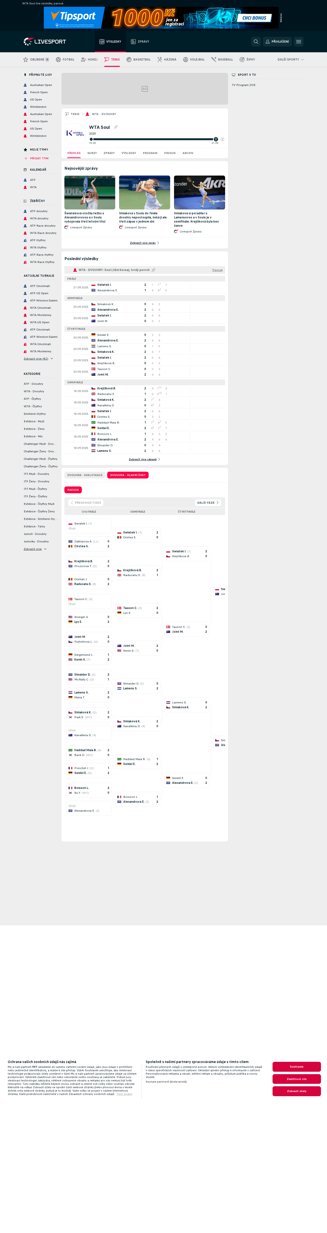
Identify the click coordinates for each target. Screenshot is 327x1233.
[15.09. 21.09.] (156, 139)
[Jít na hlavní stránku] (51, 42)
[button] (222, 139)
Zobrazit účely (297, 1091)
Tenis (75, 114)
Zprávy (109, 153)
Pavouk (170, 153)
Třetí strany (124, 1094)
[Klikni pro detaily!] (144, 287)
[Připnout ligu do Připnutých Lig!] (116, 127)
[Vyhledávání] (256, 41)
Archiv (188, 153)
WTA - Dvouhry (104, 114)
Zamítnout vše (297, 1079)
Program (150, 153)
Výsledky (129, 153)
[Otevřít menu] (299, 41)
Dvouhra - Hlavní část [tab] (128, 475)
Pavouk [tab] (73, 490)
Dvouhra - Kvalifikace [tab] (84, 475)
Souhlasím (297, 1066)
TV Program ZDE (244, 85)
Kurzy (92, 153)
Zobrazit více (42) (36, 358)
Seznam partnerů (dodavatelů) (166, 1081)
